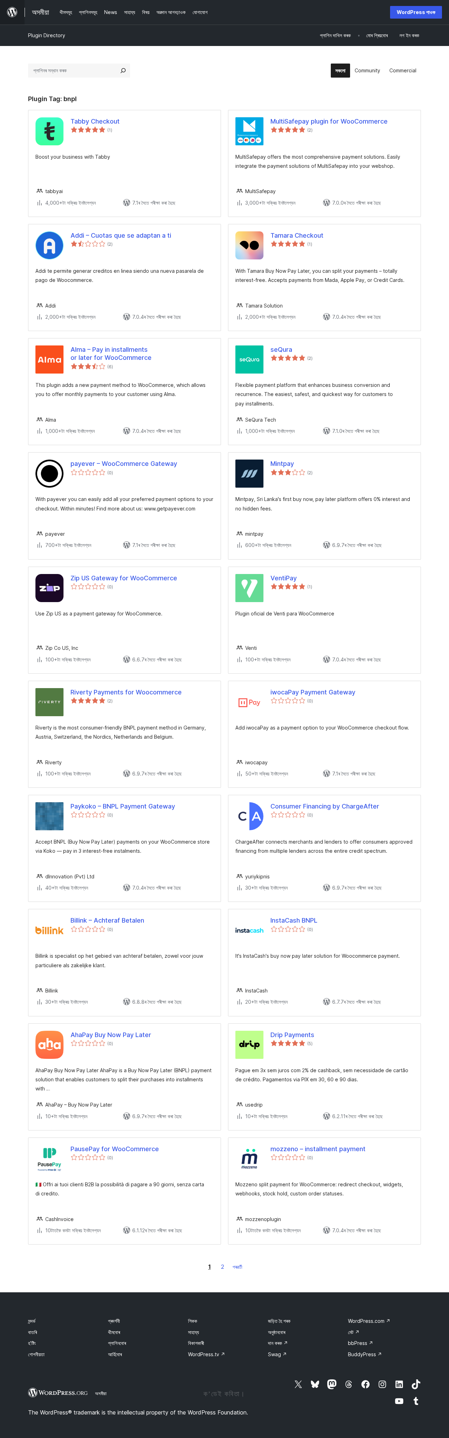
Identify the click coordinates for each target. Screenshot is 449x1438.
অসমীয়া (101, 1393)
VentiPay (283, 578)
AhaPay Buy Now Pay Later (111, 1034)
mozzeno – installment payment (318, 1149)
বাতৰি (32, 1332)
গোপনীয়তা (36, 1354)
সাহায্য (193, 1332)
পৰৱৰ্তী (237, 1267)
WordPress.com (369, 1321)
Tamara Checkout (296, 235)
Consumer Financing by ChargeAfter (324, 806)
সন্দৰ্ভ (31, 1321)
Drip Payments (292, 1034)
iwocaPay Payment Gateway (312, 692)
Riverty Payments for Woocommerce (126, 692)
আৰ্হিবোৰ (115, 1354)
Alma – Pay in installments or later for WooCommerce (111, 353)
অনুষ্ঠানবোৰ (276, 1332)
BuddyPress (365, 1354)
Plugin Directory (46, 35)
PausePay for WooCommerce (115, 1149)
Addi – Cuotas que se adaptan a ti (121, 235)
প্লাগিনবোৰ (117, 1343)
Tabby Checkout (95, 121)
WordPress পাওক (416, 12)
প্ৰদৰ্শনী (114, 1321)
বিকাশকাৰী (196, 1343)
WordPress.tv (206, 1354)
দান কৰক (278, 1343)
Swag (277, 1354)
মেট (354, 1332)
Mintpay (282, 463)
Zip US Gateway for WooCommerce (124, 578)
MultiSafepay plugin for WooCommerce (329, 121)
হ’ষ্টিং (32, 1343)
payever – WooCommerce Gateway (124, 463)
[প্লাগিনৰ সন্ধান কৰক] (123, 71)
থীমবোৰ (114, 1332)
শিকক (192, 1321)
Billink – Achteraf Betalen (107, 920)
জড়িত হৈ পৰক (279, 1321)
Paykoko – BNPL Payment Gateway (123, 806)
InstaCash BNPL (293, 920)
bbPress (360, 1343)
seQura (281, 349)
